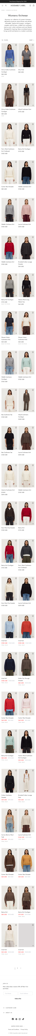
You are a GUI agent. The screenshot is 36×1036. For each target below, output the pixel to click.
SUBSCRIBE (17, 525)
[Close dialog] (33, 509)
